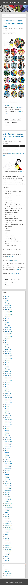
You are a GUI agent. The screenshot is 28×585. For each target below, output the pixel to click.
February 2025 (8, 327)
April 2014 (7, 560)
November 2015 (8, 525)
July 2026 (7, 296)
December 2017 (8, 485)
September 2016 (8, 507)
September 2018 (8, 468)
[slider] (22, 146)
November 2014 (8, 547)
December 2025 (8, 309)
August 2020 (7, 426)
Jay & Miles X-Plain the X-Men (11, 2)
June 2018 (7, 474)
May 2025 (7, 322)
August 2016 (7, 509)
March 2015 (7, 540)
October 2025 (8, 313)
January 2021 (8, 417)
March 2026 (7, 303)
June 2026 (7, 298)
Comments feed (8, 573)
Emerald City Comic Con (17, 107)
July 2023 (7, 362)
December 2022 (8, 375)
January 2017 (8, 499)
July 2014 (7, 554)
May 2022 (7, 388)
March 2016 (7, 518)
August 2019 (7, 448)
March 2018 (7, 479)
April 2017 (7, 494)
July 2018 (7, 472)
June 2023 (7, 364)
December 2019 (8, 441)
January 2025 (8, 329)
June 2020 (7, 430)
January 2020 (8, 439)
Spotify (17, 153)
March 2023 (7, 369)
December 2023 (8, 353)
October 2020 (8, 423)
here (14, 33)
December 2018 (8, 463)
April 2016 (7, 516)
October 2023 (8, 357)
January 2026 (8, 307)
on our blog (10, 256)
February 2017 (8, 498)
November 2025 (8, 311)
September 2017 (8, 490)
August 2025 (7, 316)
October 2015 (8, 527)
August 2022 (7, 382)
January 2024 (8, 351)
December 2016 (8, 501)
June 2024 (7, 342)
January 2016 (8, 521)
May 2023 (7, 366)
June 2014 (7, 556)
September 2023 (8, 358)
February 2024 (8, 349)
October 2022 (8, 379)
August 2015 (7, 531)
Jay (16, 28)
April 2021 (7, 412)
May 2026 (7, 300)
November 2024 (8, 333)
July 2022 (7, 384)
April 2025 (7, 324)
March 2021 (7, 413)
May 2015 (7, 536)
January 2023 (8, 373)
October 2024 (8, 335)
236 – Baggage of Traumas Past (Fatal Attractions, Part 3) (13, 136)
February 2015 (8, 542)
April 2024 (7, 346)
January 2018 (8, 483)
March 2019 (7, 457)
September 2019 (8, 446)
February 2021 (8, 415)
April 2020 (7, 433)
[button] (8, 42)
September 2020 (8, 424)
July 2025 (7, 318)
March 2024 (7, 347)
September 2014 (8, 551)
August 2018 (7, 470)
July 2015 (7, 532)
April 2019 (7, 455)
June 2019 (7, 452)
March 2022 (7, 391)
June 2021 (7, 408)
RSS (4, 155)
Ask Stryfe (7, 105)
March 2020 (7, 435)
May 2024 (7, 344)
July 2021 (7, 406)
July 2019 (7, 450)
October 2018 (8, 466)
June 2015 (7, 534)
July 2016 (7, 510)
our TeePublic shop (15, 273)
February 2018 (8, 481)
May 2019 (7, 454)
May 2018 (7, 476)
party (7, 113)
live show (20, 111)
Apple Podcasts (11, 153)
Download (19, 150)
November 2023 (8, 355)
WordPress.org (8, 575)
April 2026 (7, 302)
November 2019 (8, 443)
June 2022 (7, 386)
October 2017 (8, 488)
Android (22, 153)
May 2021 (7, 410)
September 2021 (8, 402)
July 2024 (7, 340)
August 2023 (7, 360)
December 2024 (8, 331)
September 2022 (8, 380)
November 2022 (8, 377)
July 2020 (7, 428)
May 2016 (7, 514)
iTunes (10, 260)
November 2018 (8, 465)
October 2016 (8, 505)
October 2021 (8, 401)
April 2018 (7, 477)
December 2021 (8, 397)
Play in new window (12, 150)
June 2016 (7, 512)
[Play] (5, 146)
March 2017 (7, 496)
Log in (6, 569)
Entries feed (7, 571)
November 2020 (8, 421)
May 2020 (7, 432)
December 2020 (8, 419)
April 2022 (7, 390)
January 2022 (8, 395)
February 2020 (8, 437)
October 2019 (8, 444)
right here (18, 269)
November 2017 (8, 487)
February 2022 (8, 393)
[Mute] (19, 146)
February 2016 (8, 520)
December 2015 (8, 523)
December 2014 (8, 545)
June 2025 (7, 320)
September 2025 (8, 314)
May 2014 (7, 558)
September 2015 (8, 529)
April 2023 (7, 368)
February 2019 (8, 459)
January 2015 (8, 543)
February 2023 (8, 371)
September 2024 (8, 336)
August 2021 (7, 404)
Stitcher (15, 260)
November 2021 (8, 399)
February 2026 (8, 305)
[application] (14, 146)
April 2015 (7, 538)
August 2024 (7, 338)
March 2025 (7, 325)
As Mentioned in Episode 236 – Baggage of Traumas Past (13, 23)
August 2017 (7, 492)
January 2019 (8, 461)
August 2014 (7, 553)
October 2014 (8, 549)
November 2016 (8, 503)
